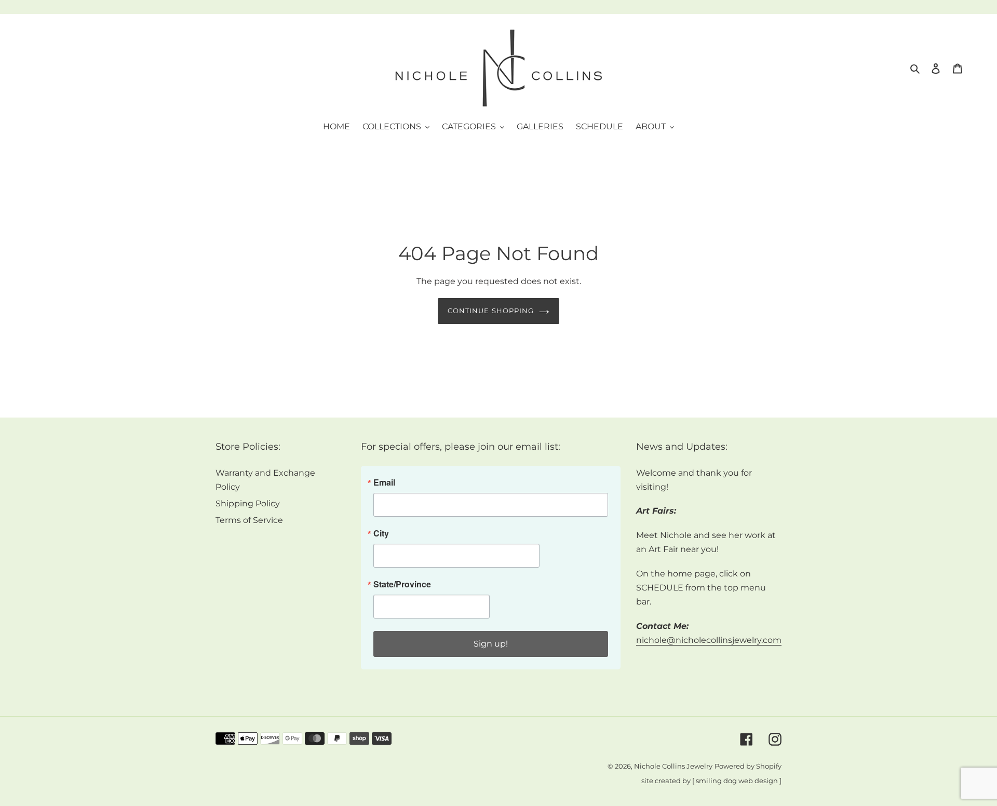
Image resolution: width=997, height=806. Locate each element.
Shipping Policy (247, 503)
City (381, 533)
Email (384, 482)
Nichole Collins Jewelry (673, 766)
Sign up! (491, 644)
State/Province (402, 584)
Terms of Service (249, 520)
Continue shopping (491, 310)
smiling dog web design (737, 781)
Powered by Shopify (748, 766)
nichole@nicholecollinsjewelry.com (709, 640)
